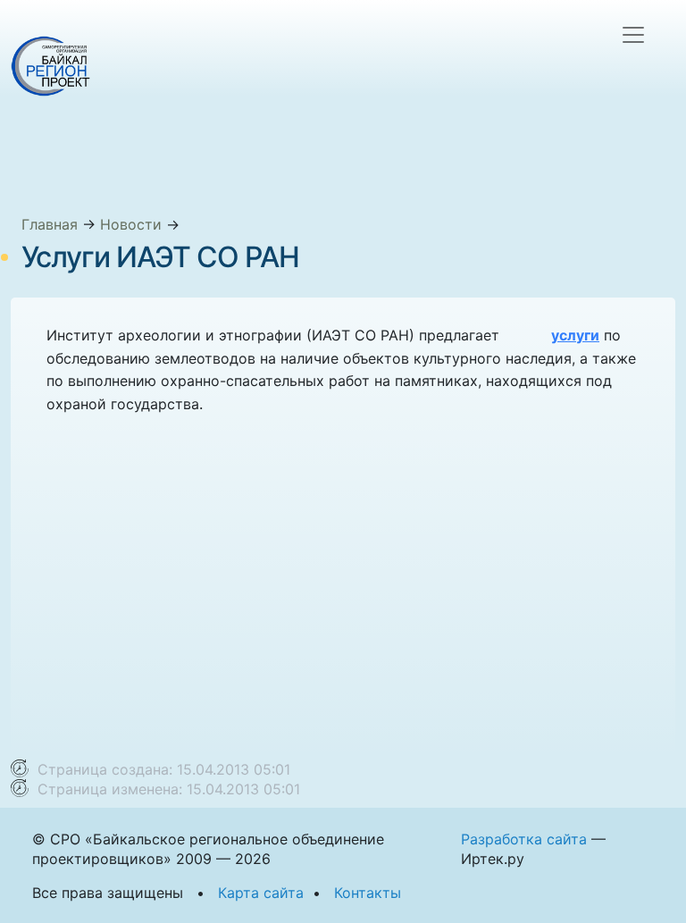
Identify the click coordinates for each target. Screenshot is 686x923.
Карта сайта (261, 893)
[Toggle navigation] (633, 35)
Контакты (367, 893)
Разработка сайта (524, 839)
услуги (575, 335)
